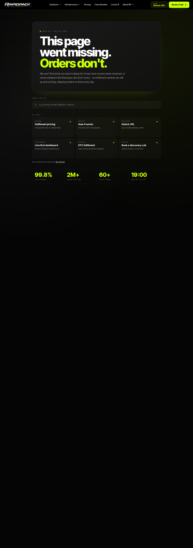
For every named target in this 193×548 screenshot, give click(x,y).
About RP (127, 4)
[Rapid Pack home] (18, 4)
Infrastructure (71, 4)
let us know (60, 162)
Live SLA (115, 4)
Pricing (87, 4)
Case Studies (101, 4)
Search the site (39, 98)
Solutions (53, 4)
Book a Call (179, 4)
